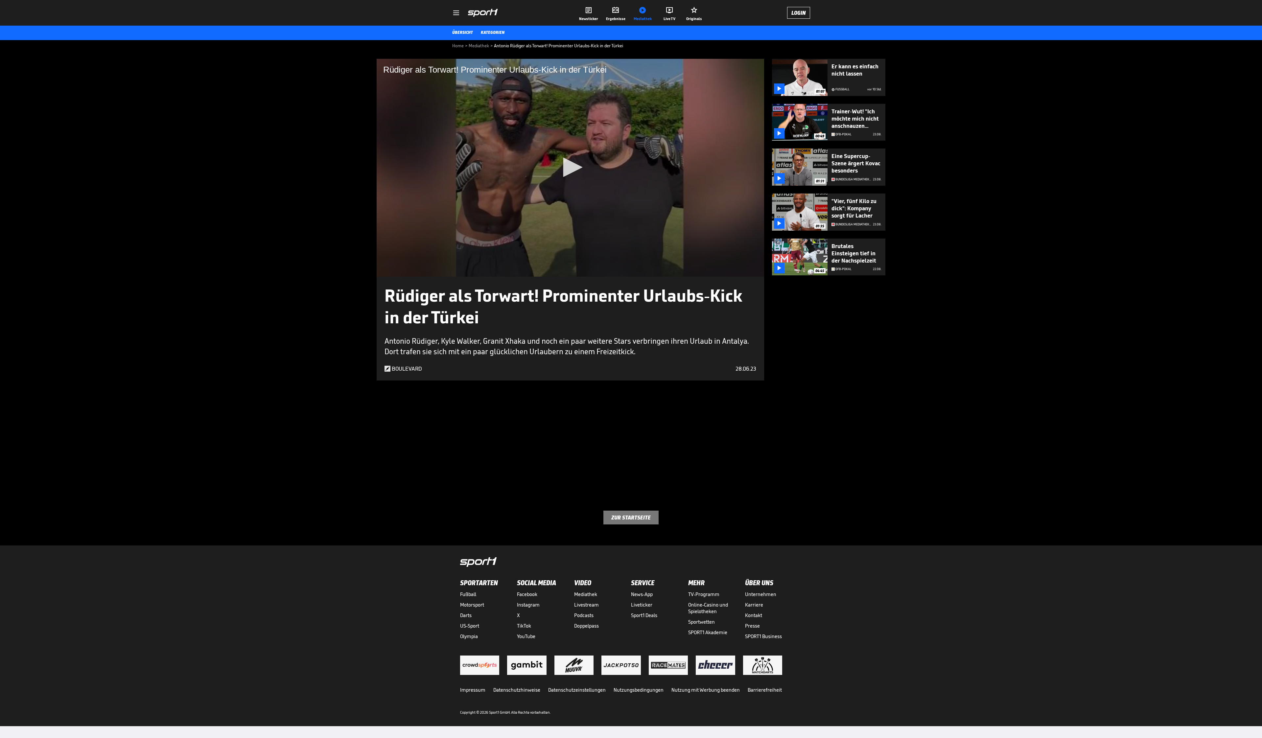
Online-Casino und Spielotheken (708, 608)
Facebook (527, 594)
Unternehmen (760, 594)
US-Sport (469, 626)
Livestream (586, 605)
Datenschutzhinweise (516, 690)
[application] (570, 168)
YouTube (526, 636)
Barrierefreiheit (765, 690)
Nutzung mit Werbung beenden (705, 690)
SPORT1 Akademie (707, 632)
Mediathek (585, 594)
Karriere (754, 605)
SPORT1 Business (763, 636)
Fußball (468, 594)
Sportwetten (701, 622)
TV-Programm (703, 594)
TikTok (524, 626)
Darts (466, 615)
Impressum (472, 690)
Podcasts (584, 615)
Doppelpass (586, 626)
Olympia (469, 636)
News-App (642, 594)
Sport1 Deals (644, 615)
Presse (752, 626)
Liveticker (641, 605)
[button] (570, 167)
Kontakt (753, 615)
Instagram (528, 605)
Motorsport (472, 605)
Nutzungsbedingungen (639, 690)
